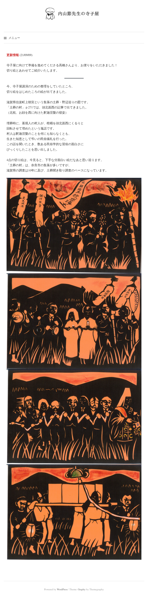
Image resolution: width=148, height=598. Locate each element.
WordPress (62, 589)
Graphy (82, 589)
